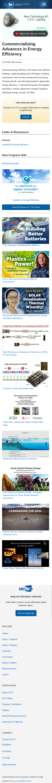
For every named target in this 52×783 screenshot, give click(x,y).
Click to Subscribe (26, 613)
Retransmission (9, 668)
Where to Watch (9, 663)
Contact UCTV (8, 739)
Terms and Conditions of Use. (21, 781)
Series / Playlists (9, 645)
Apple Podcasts (9, 764)
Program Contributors (12, 704)
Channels (6, 651)
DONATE (26, 117)
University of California (12, 722)
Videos (5, 633)
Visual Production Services (14, 716)
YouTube (6, 758)
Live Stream (7, 657)
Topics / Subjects (9, 639)
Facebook (6, 751)
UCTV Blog (7, 698)
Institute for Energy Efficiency (26, 200)
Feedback (6, 744)
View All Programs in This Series (26, 207)
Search (5, 674)
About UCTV (8, 692)
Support (5, 710)
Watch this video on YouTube (30, 34)
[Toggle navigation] (44, 4)
